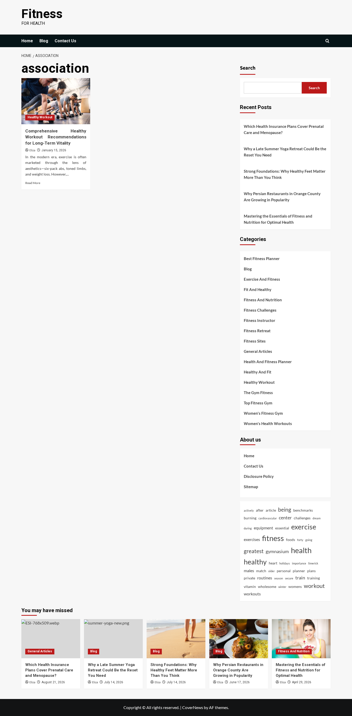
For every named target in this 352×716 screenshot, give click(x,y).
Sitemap (251, 486)
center (285, 517)
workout (314, 585)
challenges (302, 518)
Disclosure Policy (259, 476)
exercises (252, 539)
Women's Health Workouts (268, 423)
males (249, 570)
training (313, 578)
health (301, 550)
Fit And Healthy (257, 289)
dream (317, 518)
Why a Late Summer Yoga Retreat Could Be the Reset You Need (285, 151)
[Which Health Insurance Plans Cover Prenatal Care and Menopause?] (50, 638)
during (248, 528)
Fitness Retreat (257, 330)
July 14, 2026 (113, 682)
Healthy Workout (40, 117)
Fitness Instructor (259, 320)
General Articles (258, 351)
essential (282, 528)
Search (247, 68)
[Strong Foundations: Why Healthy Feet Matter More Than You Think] (176, 638)
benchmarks (303, 510)
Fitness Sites (255, 341)
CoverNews (192, 707)
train (300, 577)
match (261, 571)
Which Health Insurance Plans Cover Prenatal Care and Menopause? (284, 129)
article (271, 510)
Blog (43, 40)
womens (295, 586)
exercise (303, 527)
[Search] (327, 40)
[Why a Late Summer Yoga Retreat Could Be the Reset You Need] (113, 638)
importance (299, 563)
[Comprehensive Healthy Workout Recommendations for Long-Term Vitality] (55, 101)
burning (250, 518)
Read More (32, 183)
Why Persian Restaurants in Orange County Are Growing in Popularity (282, 196)
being (284, 509)
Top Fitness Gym (258, 403)
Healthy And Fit (257, 372)
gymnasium (277, 551)
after (260, 510)
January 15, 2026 (53, 150)
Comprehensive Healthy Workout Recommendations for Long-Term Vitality (55, 137)
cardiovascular (267, 518)
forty (300, 540)
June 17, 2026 (239, 682)
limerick (313, 563)
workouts (252, 593)
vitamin (250, 586)
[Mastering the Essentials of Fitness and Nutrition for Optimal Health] (301, 638)
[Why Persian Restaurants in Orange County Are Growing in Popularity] (238, 638)
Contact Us (65, 40)
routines (264, 577)
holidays (284, 563)
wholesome (267, 586)
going (308, 540)
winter (282, 586)
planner (299, 571)
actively (249, 510)
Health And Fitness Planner (268, 361)
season (278, 578)
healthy (255, 562)
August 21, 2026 (53, 682)
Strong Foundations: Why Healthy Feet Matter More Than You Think (284, 174)
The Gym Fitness (258, 392)
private (249, 578)
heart (273, 563)
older (271, 571)
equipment (263, 527)
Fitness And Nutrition (263, 299)
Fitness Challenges (260, 310)
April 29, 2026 (301, 682)
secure (289, 578)
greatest (254, 551)
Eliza (32, 150)
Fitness (42, 13)
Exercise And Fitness (262, 279)
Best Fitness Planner (262, 258)
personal (284, 571)
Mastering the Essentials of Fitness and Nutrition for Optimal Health (278, 219)
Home (27, 40)
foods (290, 539)
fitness (273, 538)
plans (311, 571)
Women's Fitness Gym (263, 413)
